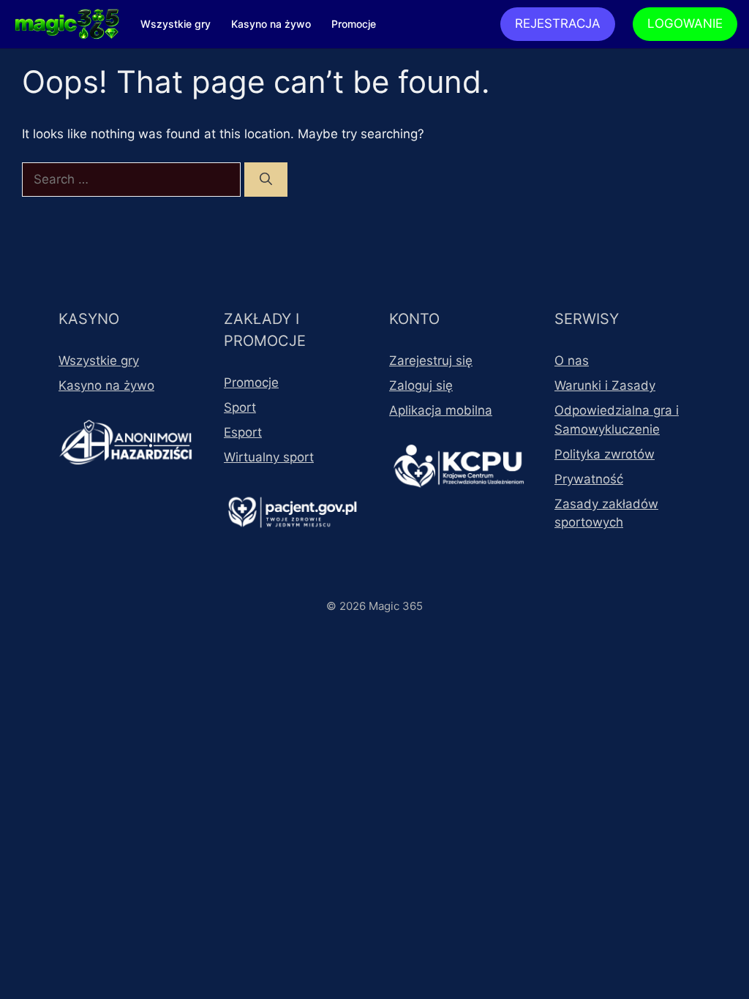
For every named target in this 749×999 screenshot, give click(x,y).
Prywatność (588, 479)
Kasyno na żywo (271, 24)
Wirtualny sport (269, 457)
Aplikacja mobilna (440, 410)
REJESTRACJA (558, 23)
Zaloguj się (421, 385)
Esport (243, 432)
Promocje (353, 24)
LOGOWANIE (685, 23)
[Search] (265, 179)
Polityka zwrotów (604, 454)
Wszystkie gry (175, 24)
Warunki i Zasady (604, 385)
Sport (240, 407)
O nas (571, 360)
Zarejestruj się (431, 360)
